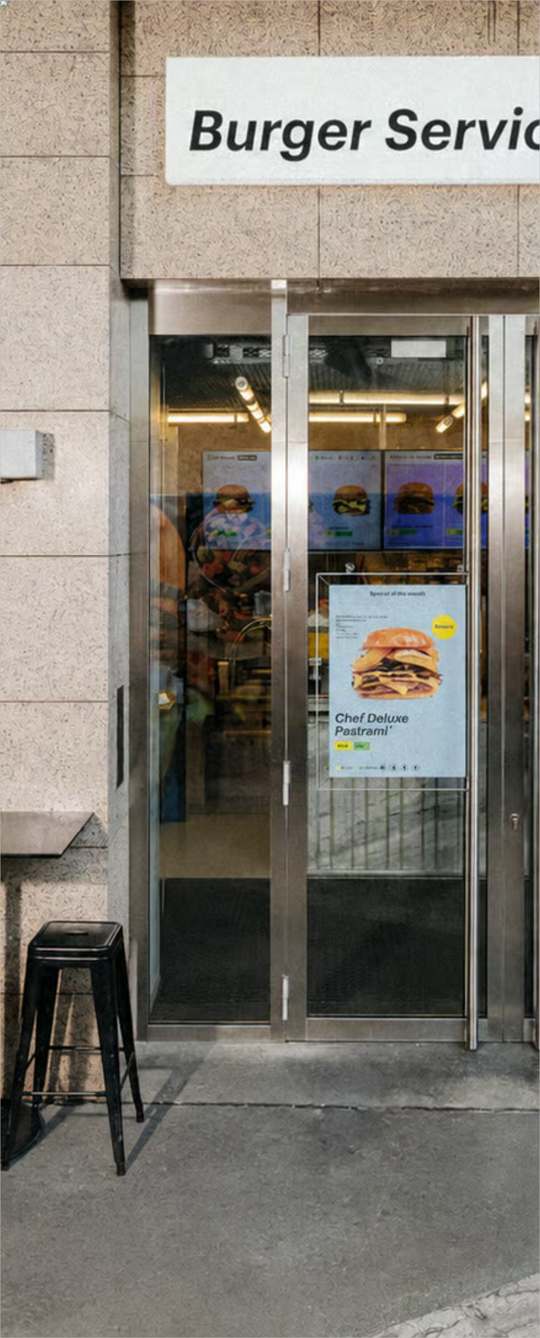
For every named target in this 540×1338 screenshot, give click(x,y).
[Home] (270, 1286)
